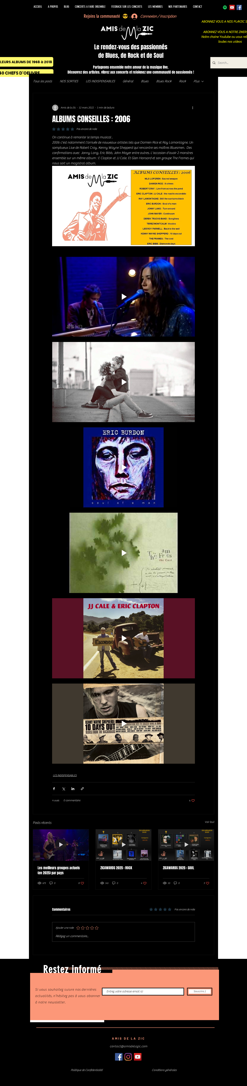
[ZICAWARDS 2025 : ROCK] (123, 845)
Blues (144, 81)
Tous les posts (42, 81)
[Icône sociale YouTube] (232, 7)
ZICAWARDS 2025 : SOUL (178, 867)
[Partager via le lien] (82, 788)
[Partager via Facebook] (54, 788)
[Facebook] (239, 7)
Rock (182, 81)
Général (128, 81)
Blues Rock (163, 81)
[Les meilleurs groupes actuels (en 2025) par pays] (61, 845)
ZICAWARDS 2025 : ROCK (116, 867)
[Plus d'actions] (192, 107)
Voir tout (209, 822)
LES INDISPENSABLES (100, 81)
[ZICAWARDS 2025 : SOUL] (186, 845)
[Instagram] (128, 1057)
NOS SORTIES (69, 81)
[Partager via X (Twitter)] (63, 788)
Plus (196, 81)
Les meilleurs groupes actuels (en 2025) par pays (59, 870)
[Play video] (123, 297)
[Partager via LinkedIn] (73, 788)
